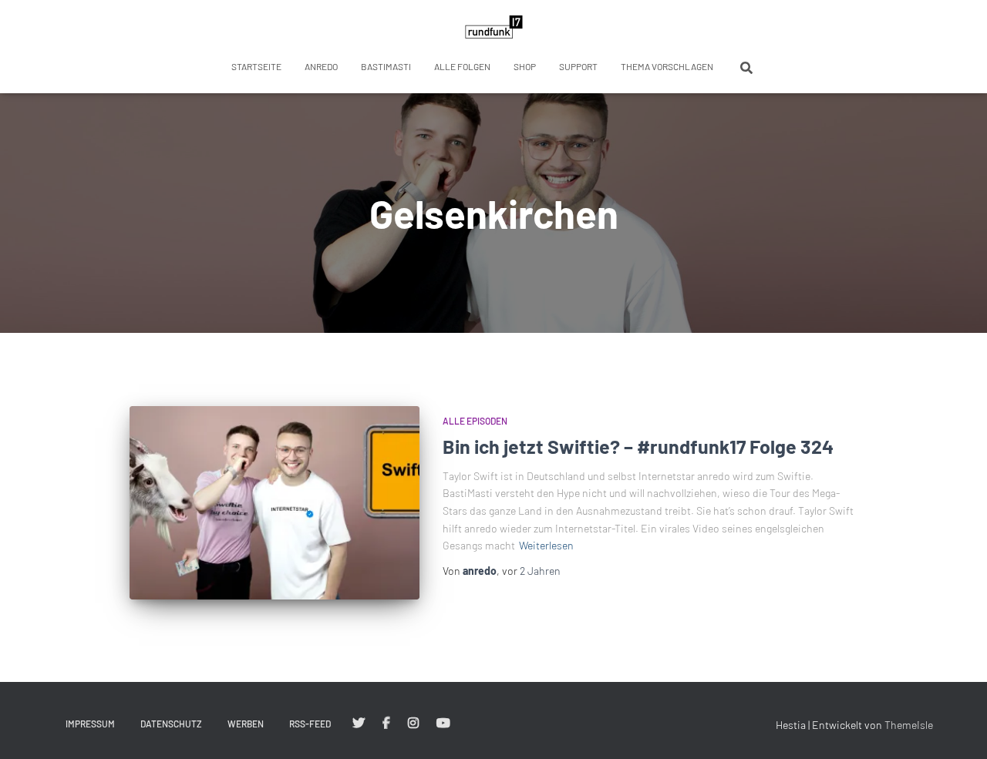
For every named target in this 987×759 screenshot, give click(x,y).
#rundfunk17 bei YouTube (443, 723)
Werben (245, 723)
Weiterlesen (546, 545)
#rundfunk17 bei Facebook (386, 723)
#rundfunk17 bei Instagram (413, 723)
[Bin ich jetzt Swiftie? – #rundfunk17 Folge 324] (274, 502)
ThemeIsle (908, 724)
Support (578, 66)
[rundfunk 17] (493, 27)
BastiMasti (386, 66)
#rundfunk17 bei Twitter (358, 723)
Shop (525, 66)
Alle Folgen (462, 66)
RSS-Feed (310, 723)
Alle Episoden (475, 420)
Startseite (256, 66)
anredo (321, 66)
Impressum (90, 723)
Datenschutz (171, 723)
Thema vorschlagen (667, 66)
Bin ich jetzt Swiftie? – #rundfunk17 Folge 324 (638, 446)
